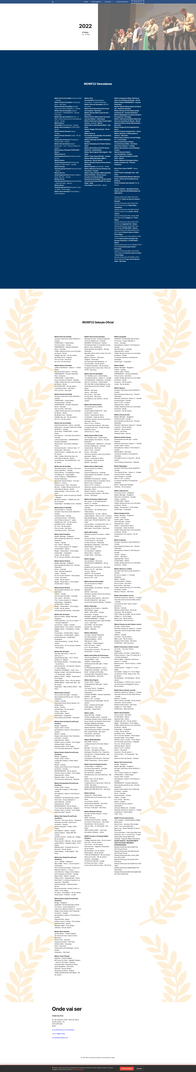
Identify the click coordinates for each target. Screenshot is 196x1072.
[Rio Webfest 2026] (53, 1)
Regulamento (96, 1)
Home (86, 1)
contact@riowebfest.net (60, 1037)
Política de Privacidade (78, 1069)
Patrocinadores (122, 1)
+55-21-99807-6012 (58, 1034)
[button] (113, 1)
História (108, 1)
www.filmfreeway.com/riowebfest (63, 1030)
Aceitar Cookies (127, 1068)
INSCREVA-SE (137, 1)
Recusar (139, 1068)
